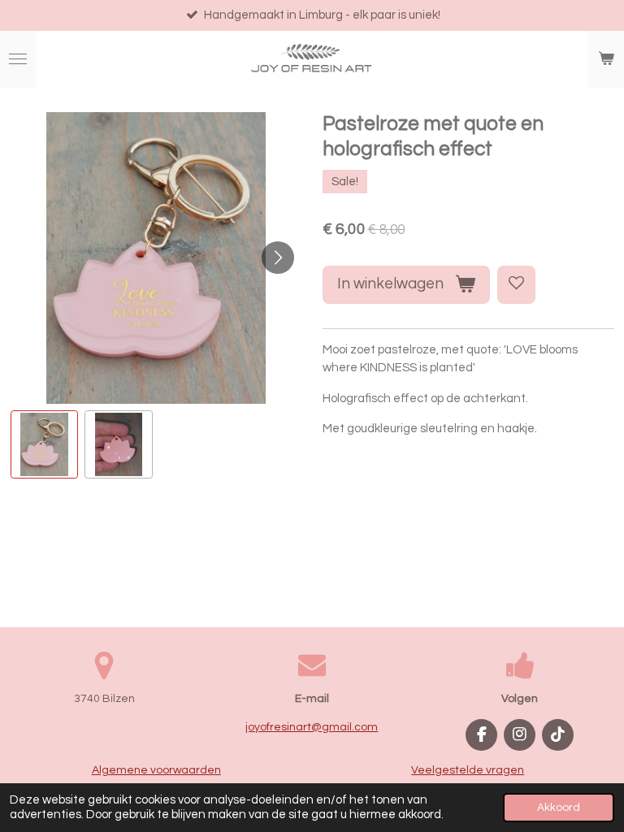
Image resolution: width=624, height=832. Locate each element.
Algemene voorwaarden (156, 770)
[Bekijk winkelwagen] (606, 59)
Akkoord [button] (558, 807)
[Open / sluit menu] (18, 59)
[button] (45, 444)
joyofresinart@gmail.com (311, 727)
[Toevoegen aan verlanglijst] (516, 285)
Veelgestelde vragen (467, 770)
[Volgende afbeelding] (278, 257)
